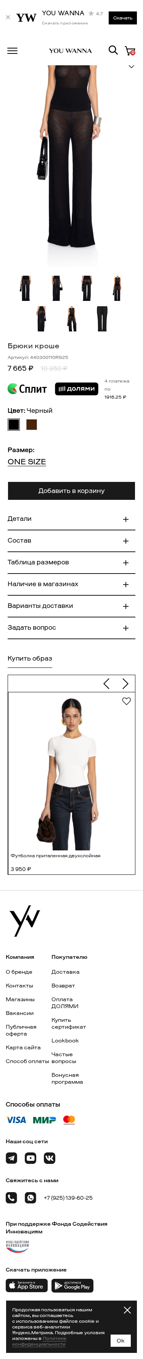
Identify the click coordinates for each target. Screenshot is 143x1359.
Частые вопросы (63, 1058)
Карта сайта (23, 1047)
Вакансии (20, 1013)
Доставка (65, 971)
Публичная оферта (21, 1030)
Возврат (63, 985)
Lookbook (65, 1040)
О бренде (19, 971)
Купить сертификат (68, 1023)
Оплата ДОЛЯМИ (65, 1003)
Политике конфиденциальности (39, 1341)
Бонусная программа (67, 1078)
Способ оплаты (27, 1061)
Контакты (19, 985)
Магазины (20, 999)
